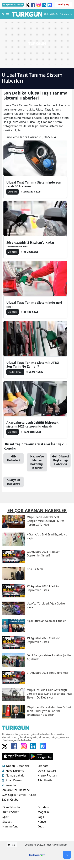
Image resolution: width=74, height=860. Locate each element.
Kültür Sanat (10, 812)
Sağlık (41, 817)
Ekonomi (43, 766)
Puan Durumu (15, 780)
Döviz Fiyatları (47, 771)
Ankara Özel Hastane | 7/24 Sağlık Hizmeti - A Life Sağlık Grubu (19, 794)
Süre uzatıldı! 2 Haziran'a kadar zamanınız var (30, 244)
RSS (12, 844)
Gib (13, 458)
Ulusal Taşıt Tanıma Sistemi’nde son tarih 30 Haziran (33, 184)
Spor (5, 817)
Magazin (43, 812)
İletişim (42, 826)
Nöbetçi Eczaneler (17, 766)
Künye (42, 821)
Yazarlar (11, 785)
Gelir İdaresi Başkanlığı (60, 460)
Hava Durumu (15, 771)
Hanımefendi (10, 826)
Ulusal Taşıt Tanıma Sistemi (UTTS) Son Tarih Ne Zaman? (32, 364)
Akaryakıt (13, 482)
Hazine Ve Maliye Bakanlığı (37, 462)
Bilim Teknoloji (11, 807)
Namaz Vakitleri (16, 775)
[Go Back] (67, 855)
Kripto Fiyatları (47, 775)
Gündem (43, 807)
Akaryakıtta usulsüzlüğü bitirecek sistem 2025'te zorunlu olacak (32, 424)
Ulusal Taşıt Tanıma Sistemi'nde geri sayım (34, 304)
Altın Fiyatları (46, 780)
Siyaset (7, 821)
